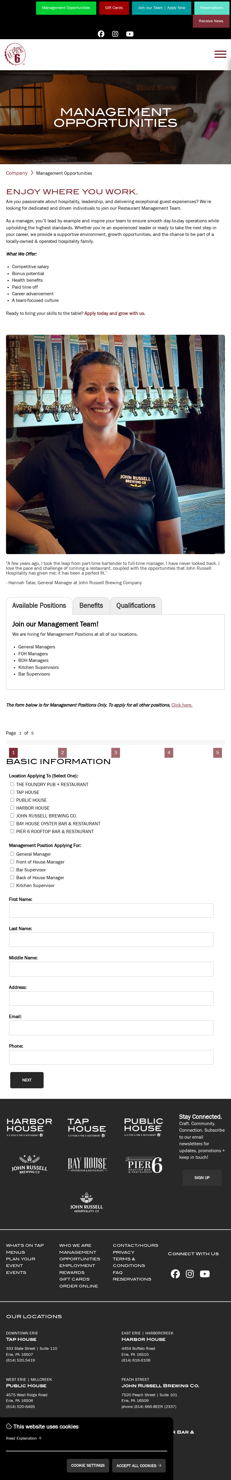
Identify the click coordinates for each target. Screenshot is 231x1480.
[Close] (187, 719)
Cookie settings (88, 1465)
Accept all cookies (137, 1466)
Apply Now (67, 761)
